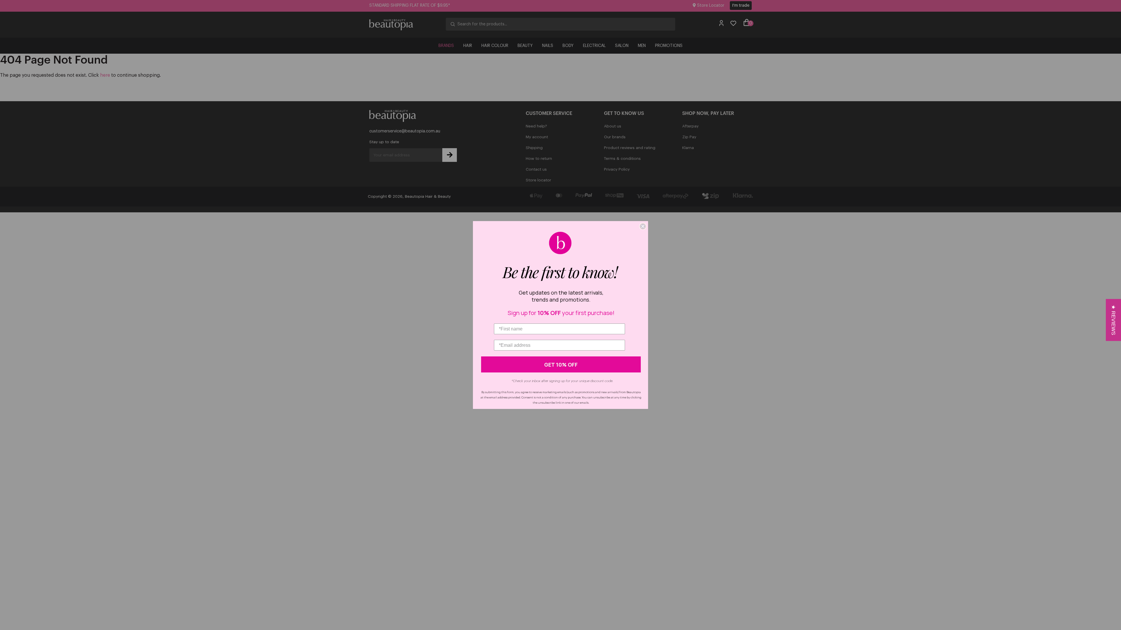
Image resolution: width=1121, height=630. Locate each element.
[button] (1113, 320)
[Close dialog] (643, 226)
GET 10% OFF (561, 364)
